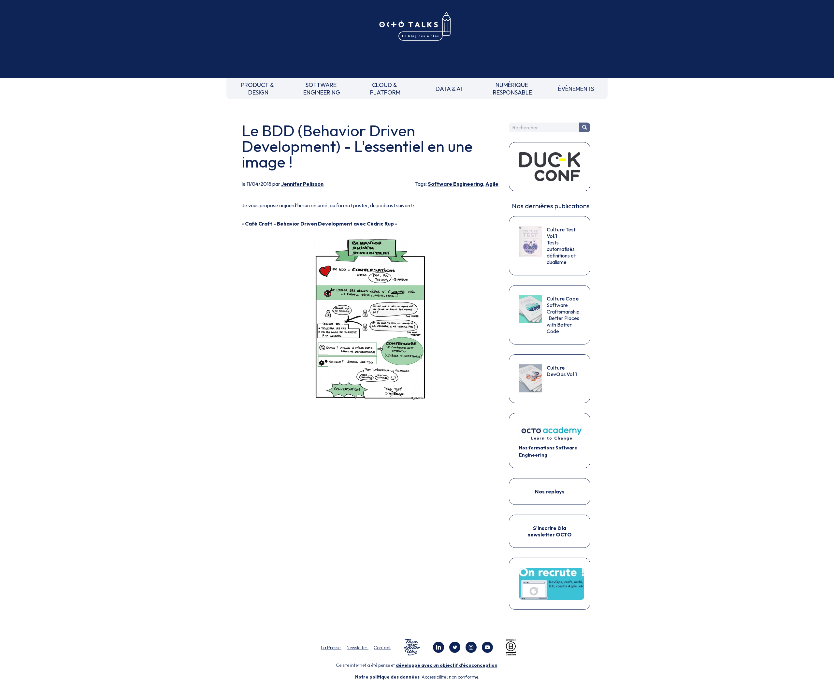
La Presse (331, 648)
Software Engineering (455, 184)
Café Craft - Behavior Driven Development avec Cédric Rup (319, 223)
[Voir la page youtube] (487, 647)
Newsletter (357, 648)
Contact (382, 648)
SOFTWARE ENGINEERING (321, 88)
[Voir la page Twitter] (454, 647)
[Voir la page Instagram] (471, 647)
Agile (491, 184)
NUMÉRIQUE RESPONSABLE (512, 88)
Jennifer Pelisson (302, 184)
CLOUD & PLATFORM (385, 88)
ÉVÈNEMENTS (576, 89)
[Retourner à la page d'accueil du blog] (417, 26)
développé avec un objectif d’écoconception (446, 665)
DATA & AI (449, 89)
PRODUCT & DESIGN (258, 88)
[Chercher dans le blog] (584, 127)
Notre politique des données (387, 677)
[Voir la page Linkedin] (438, 647)
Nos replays (550, 491)
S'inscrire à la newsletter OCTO (549, 531)
